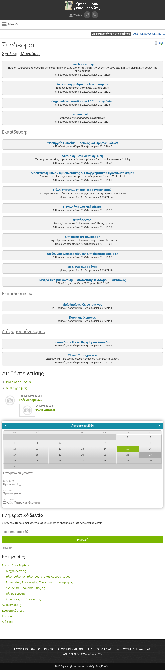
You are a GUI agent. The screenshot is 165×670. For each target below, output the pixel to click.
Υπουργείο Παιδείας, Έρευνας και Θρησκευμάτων (82, 143)
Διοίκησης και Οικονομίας (23, 599)
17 (14, 455)
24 (14, 460)
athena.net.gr (82, 114)
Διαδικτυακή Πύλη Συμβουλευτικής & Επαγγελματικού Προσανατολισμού (82, 173)
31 (14, 466)
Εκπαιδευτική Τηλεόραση (82, 236)
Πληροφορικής (15, 593)
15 (127, 449)
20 (82, 455)
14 (105, 449)
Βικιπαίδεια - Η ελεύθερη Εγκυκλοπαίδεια (82, 342)
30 (150, 460)
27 (82, 460)
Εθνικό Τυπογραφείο (82, 355)
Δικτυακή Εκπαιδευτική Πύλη (82, 156)
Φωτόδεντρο (82, 220)
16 (150, 449)
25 (37, 460)
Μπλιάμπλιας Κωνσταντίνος (82, 304)
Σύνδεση (78, 15)
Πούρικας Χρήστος (82, 317)
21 (105, 455)
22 (127, 455)
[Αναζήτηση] (87, 14)
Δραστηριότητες (13, 610)
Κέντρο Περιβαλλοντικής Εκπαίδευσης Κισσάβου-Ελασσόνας (82, 280)
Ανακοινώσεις (11, 605)
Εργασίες (8, 616)
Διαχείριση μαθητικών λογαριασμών (82, 84)
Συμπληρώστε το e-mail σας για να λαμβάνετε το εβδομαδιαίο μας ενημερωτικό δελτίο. (52, 522)
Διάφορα (7, 622)
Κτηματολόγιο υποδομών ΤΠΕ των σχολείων (82, 101)
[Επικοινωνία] (95, 14)
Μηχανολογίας (16, 571)
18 (37, 455)
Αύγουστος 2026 (82, 425)
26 (60, 460)
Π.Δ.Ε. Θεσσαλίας (100, 649)
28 (105, 460)
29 (127, 460)
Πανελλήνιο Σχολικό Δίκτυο (82, 206)
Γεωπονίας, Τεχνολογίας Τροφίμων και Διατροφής (39, 582)
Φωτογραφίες (16, 388)
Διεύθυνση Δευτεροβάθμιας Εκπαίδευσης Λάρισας (82, 253)
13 (82, 449)
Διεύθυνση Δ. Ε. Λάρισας (134, 649)
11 (37, 449)
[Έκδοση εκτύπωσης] (156, 43)
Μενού (13, 24)
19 (60, 455)
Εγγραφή (82, 539)
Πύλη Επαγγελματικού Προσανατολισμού (82, 189)
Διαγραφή (7, 548)
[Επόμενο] (159, 425)
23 (150, 455)
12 (60, 449)
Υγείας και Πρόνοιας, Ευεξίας (25, 588)
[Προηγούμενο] (5, 425)
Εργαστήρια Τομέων (15, 565)
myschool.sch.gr (82, 64)
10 (14, 449)
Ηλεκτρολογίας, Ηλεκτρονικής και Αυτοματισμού (38, 576)
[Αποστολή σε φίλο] (161, 43)
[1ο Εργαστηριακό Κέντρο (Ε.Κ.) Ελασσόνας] (82, 9)
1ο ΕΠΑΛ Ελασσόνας (82, 266)
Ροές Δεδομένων (18, 382)
